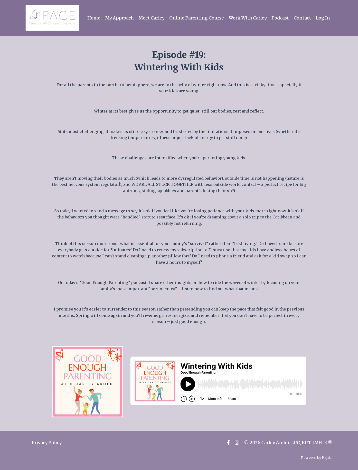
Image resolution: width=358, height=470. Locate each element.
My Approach (119, 18)
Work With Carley (248, 18)
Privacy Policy (47, 442)
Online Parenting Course (196, 18)
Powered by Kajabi (316, 457)
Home (93, 18)
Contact (302, 18)
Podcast (280, 18)
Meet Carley (151, 18)
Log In (323, 18)
